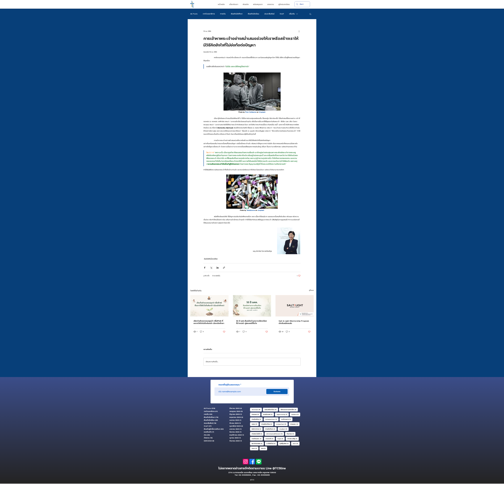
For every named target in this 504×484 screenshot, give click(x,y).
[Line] (258, 461)
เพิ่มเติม (292, 14)
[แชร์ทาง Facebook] (204, 267)
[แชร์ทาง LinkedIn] (217, 267)
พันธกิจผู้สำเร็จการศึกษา (211, 259)
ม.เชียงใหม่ (271, 443)
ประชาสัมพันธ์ (269, 14)
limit (255, 448)
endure (295, 414)
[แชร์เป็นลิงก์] (224, 267)
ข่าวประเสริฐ (293, 439)
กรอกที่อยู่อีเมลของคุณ (229, 384)
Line (269, 468)
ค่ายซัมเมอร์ (268, 414)
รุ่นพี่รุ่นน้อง (285, 443)
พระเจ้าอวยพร (258, 443)
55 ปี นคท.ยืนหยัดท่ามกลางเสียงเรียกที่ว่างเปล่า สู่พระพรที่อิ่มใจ (251, 322)
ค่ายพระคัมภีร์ (258, 434)
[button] (233, 4)
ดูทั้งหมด (311, 290)
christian (257, 409)
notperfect (282, 424)
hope (281, 439)
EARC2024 (257, 429)
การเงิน (223, 14)
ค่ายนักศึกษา (271, 429)
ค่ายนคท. (295, 424)
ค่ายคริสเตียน (267, 424)
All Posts (194, 14)
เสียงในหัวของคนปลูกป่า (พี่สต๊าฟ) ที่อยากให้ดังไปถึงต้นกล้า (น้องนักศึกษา (208, 322)
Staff (282, 14)
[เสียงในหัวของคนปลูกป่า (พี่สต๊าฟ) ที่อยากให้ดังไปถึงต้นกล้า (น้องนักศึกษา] (209, 305)
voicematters (272, 419)
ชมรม (255, 424)
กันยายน (291, 434)
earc (296, 443)
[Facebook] (252, 461)
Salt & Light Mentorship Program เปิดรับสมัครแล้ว (294, 322)
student (284, 429)
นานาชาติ (270, 439)
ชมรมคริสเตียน (271, 409)
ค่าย (264, 448)
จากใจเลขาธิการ (209, 14)
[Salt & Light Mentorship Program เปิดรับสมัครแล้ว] (294, 305)
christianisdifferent (275, 434)
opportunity (283, 414)
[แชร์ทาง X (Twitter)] (211, 267)
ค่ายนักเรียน (257, 419)
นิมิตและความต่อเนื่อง (289, 409)
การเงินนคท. (257, 439)
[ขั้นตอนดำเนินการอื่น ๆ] (299, 31)
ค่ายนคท (256, 414)
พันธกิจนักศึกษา (237, 14)
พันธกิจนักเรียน (253, 14)
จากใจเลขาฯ (286, 419)
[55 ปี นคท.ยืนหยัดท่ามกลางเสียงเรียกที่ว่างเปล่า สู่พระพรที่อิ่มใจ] (252, 306)
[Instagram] (245, 461)
